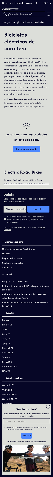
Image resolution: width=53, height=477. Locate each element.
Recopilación (18, 22)
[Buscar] (5, 14)
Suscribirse (38, 209)
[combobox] (23, 14)
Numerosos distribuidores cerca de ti (19, 3)
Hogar (7, 22)
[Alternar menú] (49, 14)
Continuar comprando (26, 148)
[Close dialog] (48, 407)
